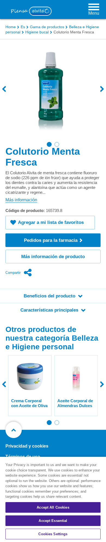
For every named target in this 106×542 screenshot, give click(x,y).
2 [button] (56, 144)
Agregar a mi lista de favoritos (51, 222)
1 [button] (49, 144)
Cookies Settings (52, 534)
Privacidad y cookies (26, 446)
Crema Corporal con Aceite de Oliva (29, 403)
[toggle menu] (93, 6)
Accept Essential (53, 521)
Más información (21, 200)
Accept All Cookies (53, 507)
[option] (53, 94)
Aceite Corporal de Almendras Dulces (75, 403)
